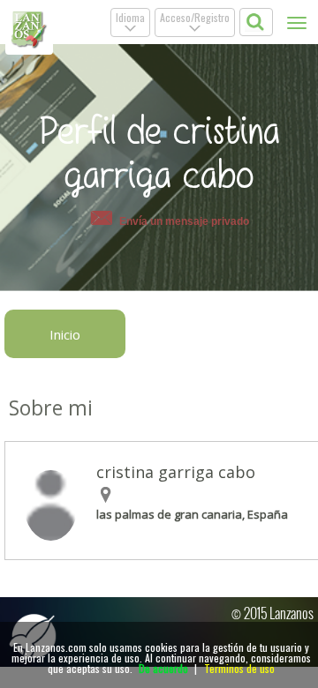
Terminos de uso (239, 668)
